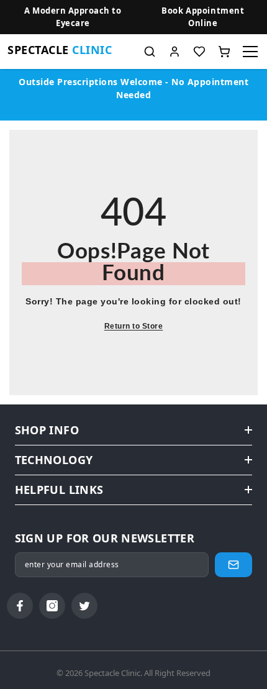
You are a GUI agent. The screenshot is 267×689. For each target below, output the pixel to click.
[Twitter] (84, 606)
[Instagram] (52, 606)
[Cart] (224, 51)
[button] (203, 17)
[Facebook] (20, 606)
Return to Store (133, 326)
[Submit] (233, 564)
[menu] (250, 51)
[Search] (149, 51)
